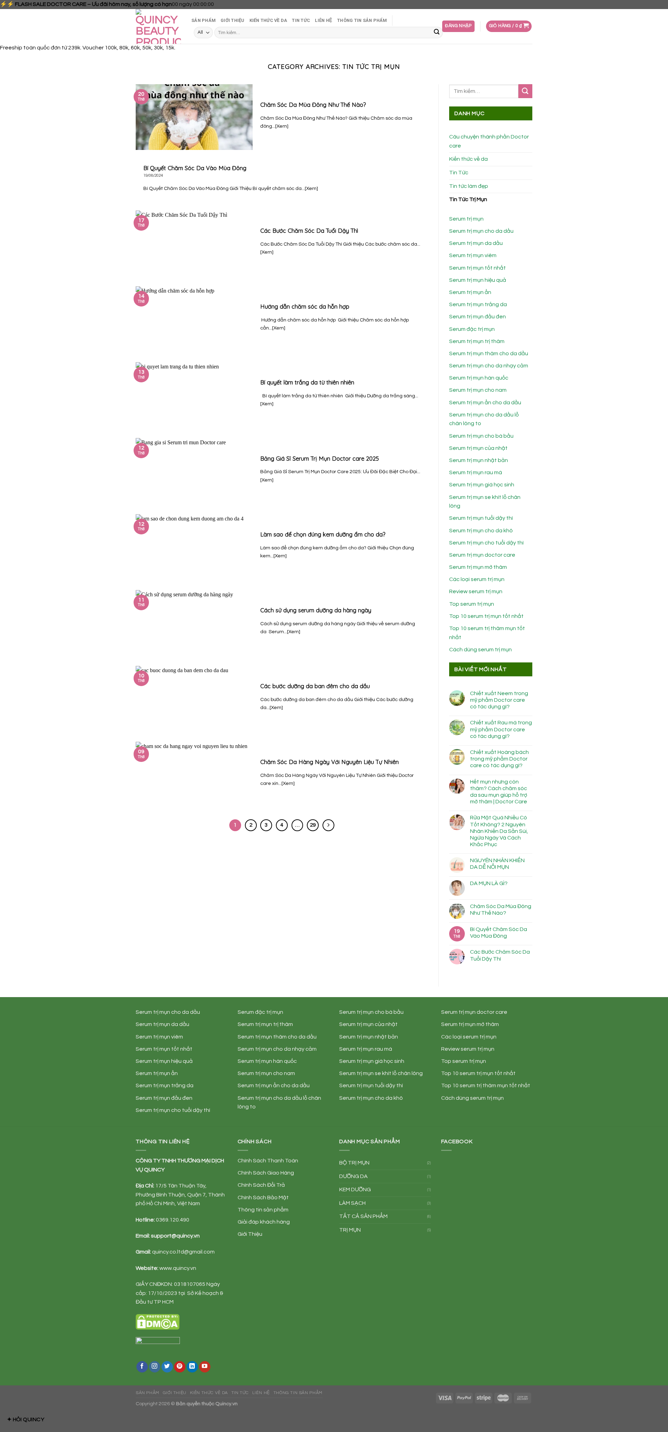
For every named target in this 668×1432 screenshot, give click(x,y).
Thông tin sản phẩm (362, 20)
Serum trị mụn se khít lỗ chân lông (381, 1073)
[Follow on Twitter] (167, 1367)
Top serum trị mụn (471, 604)
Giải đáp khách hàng (264, 1222)
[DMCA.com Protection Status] (158, 1321)
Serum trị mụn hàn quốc (478, 378)
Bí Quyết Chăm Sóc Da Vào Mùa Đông (498, 932)
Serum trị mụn (466, 219)
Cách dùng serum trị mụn (480, 649)
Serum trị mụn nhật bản (478, 460)
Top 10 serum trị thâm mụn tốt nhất (485, 1085)
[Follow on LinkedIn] (192, 1367)
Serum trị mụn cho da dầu (481, 231)
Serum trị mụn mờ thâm (478, 567)
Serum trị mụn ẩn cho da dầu (485, 402)
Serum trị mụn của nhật (478, 448)
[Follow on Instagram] (154, 1367)
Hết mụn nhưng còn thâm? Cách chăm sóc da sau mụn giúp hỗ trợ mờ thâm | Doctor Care (498, 792)
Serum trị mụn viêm (472, 255)
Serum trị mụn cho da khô (481, 530)
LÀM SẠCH (352, 1203)
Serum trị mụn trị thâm (476, 341)
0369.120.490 (172, 1220)
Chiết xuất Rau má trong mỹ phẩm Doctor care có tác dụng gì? (501, 729)
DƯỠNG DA (353, 1176)
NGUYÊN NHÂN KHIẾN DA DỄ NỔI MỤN (497, 864)
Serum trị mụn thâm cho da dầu (488, 353)
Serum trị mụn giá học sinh (481, 484)
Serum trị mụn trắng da (478, 304)
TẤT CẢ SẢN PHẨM (363, 1216)
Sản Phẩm (203, 20)
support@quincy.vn (175, 1236)
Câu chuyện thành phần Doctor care (489, 141)
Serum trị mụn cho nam (478, 390)
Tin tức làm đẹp (468, 186)
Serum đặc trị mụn (472, 329)
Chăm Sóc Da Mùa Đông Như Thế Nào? (500, 910)
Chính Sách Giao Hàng (266, 1173)
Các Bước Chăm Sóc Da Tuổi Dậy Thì (500, 955)
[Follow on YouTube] (204, 1367)
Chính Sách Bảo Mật (263, 1197)
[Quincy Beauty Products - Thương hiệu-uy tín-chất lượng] (158, 26)
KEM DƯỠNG (355, 1189)
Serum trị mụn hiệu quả (477, 280)
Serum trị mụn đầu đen (477, 316)
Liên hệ (323, 20)
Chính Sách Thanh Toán (268, 1160)
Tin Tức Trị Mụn (468, 199)
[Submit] (437, 33)
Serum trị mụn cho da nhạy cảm (488, 365)
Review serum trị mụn (475, 591)
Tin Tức (301, 20)
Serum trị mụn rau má (475, 472)
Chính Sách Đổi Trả (261, 1185)
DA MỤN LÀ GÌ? (489, 883)
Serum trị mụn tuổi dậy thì (481, 518)
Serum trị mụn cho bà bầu (481, 436)
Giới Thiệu (250, 1234)
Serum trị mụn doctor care (482, 555)
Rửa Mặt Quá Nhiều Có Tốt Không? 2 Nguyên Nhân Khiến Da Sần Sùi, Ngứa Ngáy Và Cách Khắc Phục (499, 831)
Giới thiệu (233, 20)
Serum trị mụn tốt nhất (477, 268)
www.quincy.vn (177, 1268)
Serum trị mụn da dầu (476, 243)
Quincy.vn (226, 1403)
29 (313, 825)
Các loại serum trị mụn (476, 579)
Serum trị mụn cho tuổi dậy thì (486, 543)
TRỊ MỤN (350, 1230)
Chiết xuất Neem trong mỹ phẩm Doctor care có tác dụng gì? (499, 700)
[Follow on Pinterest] (179, 1367)
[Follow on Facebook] (142, 1367)
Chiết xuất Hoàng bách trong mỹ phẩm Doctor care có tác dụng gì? (499, 758)
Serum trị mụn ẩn (470, 292)
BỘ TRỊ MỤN (354, 1163)
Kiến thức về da (268, 20)
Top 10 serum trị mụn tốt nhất (486, 616)
